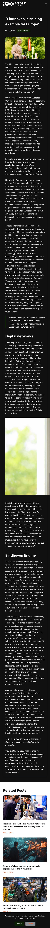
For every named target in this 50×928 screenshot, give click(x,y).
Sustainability (23, 31)
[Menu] (46, 4)
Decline (30, 924)
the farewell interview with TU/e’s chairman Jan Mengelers (24, 754)
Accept (19, 924)
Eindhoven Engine (29, 583)
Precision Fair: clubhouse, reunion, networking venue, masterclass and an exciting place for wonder (24, 827)
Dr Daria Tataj (23, 73)
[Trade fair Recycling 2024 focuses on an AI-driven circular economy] (25, 889)
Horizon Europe (29, 119)
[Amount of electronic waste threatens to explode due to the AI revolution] (25, 850)
